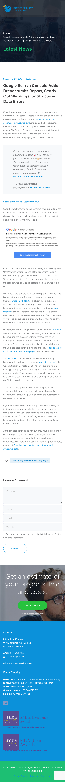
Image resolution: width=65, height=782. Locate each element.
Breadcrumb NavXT (21, 301)
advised (57, 330)
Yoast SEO (13, 358)
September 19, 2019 (39, 187)
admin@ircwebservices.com (18, 663)
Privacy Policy (20, 776)
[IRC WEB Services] (18, 8)
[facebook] (5, 702)
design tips (31, 79)
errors (52, 362)
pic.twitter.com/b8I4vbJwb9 (27, 176)
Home (6, 33)
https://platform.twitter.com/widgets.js (21, 202)
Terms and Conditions (41, 776)
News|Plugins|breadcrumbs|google (30, 460)
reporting (43, 362)
